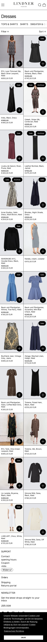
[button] (39, 5)
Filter (4, 31)
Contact (5, 556)
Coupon (5, 563)
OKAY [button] (23, 638)
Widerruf (7, 569)
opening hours (8, 559)
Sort (41, 31)
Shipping (5, 582)
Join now (6, 605)
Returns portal (8, 585)
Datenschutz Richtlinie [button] (14, 631)
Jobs (3, 566)
